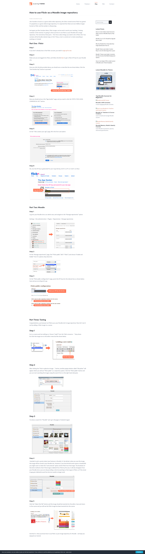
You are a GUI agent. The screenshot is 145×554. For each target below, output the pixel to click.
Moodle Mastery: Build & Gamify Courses (105, 126)
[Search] (110, 22)
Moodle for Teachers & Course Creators (105, 113)
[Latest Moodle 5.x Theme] (106, 81)
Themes (86, 4)
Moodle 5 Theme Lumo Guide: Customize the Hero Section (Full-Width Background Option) (105, 56)
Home (78, 4)
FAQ (103, 4)
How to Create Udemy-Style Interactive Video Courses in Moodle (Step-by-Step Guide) (105, 33)
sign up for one (67, 50)
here (62, 58)
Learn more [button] (68, 552)
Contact (111, 4)
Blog (96, 4)
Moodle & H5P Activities (103, 102)
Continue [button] (139, 552)
